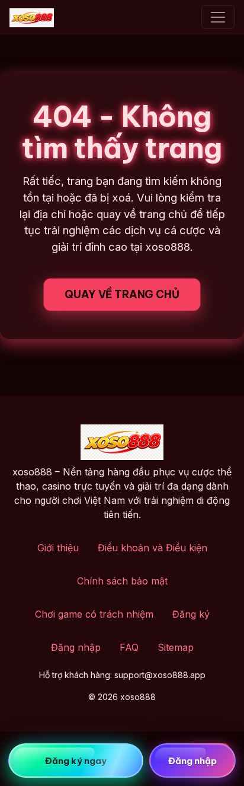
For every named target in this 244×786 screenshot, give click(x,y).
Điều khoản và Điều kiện (152, 548)
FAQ (129, 647)
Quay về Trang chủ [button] (122, 294)
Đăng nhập (76, 647)
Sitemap (176, 647)
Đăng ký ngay (76, 760)
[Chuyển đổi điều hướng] (218, 17)
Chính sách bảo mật (122, 581)
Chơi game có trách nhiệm (94, 614)
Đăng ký (191, 614)
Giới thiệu (58, 548)
